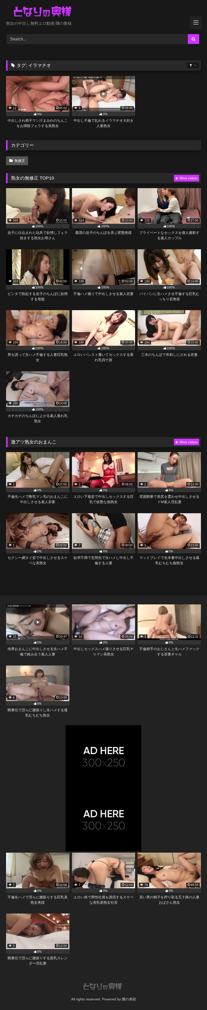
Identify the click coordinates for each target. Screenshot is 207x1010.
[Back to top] (191, 995)
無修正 (19, 161)
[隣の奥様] (103, 12)
